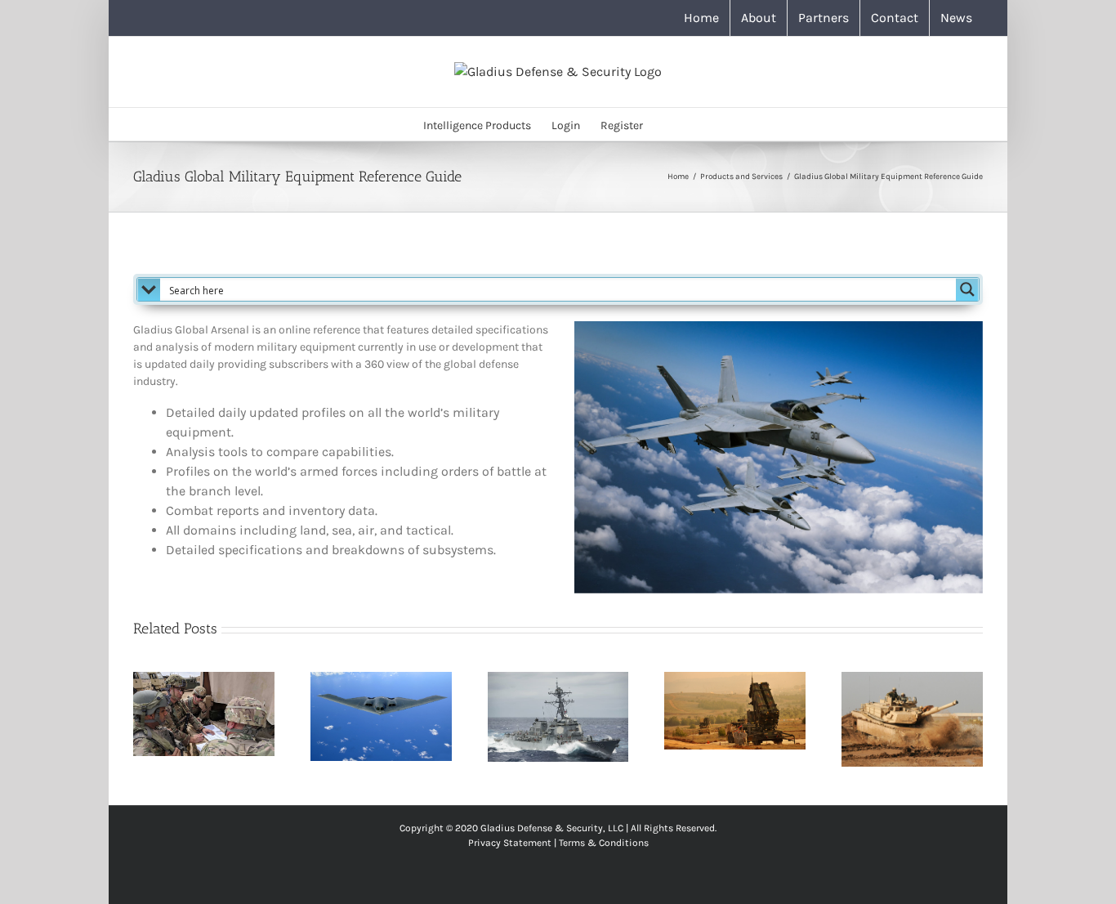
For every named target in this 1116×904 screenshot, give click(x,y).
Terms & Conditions (604, 842)
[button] (667, 124)
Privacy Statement (509, 842)
